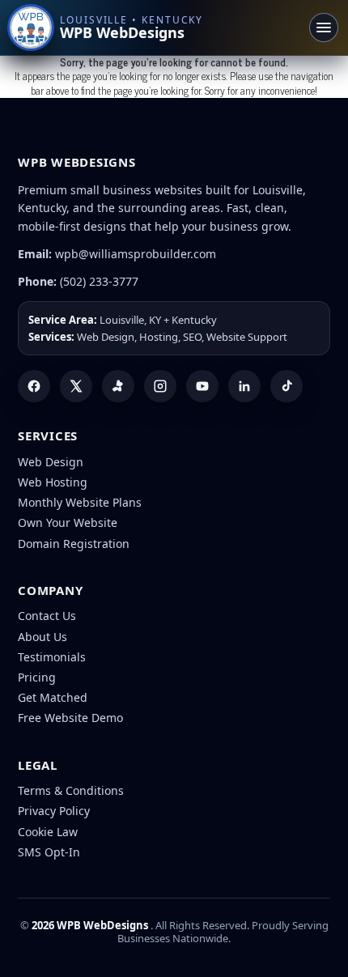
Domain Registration (73, 543)
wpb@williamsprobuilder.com (135, 253)
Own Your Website (67, 522)
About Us (42, 636)
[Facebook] (34, 386)
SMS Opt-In (49, 852)
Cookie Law (48, 831)
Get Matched (52, 697)
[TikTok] (286, 386)
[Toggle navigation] (323, 27)
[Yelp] (118, 386)
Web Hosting (52, 482)
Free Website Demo (70, 717)
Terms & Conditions (71, 790)
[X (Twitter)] (76, 386)
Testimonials (52, 657)
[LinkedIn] (244, 386)
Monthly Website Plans (80, 502)
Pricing (37, 677)
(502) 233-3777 (99, 281)
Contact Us (47, 615)
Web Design (50, 461)
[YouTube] (202, 386)
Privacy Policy (54, 810)
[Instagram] (160, 386)
